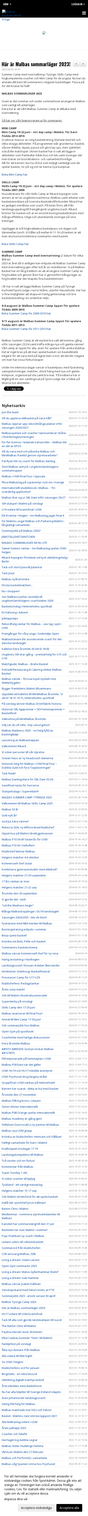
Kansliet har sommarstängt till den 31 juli (28, 1224)
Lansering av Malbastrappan (20, 740)
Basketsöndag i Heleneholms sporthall (27, 606)
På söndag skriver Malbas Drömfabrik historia (31, 704)
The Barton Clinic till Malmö (19, 1326)
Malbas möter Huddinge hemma (22, 1446)
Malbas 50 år (10, 809)
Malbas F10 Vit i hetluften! (18, 845)
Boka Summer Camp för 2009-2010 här (26, 313)
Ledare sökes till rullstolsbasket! (22, 1242)
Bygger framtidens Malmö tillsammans (26, 688)
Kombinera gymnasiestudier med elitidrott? (29, 869)
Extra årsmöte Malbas (16, 1043)
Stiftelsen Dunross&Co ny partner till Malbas (30, 1125)
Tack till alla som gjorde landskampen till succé (32, 1320)
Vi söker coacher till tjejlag (18, 1179)
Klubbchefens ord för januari (20, 1368)
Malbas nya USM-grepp (17, 1131)
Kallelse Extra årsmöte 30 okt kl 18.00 (25, 649)
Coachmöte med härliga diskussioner (26, 1037)
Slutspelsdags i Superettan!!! (20, 791)
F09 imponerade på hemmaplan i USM (26, 1059)
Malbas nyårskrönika (15, 579)
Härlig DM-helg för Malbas (18, 1404)
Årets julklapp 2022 (14, 1428)
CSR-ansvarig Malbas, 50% (19, 1254)
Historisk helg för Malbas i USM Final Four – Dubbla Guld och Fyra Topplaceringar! (29, 765)
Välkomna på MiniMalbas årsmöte (24, 719)
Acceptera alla (69, 1508)
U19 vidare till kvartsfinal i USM (21, 509)
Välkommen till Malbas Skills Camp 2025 (27, 803)
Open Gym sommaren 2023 (19, 1266)
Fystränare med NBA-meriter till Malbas (27, 923)
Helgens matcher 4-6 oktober (20, 857)
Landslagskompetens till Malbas (22, 1155)
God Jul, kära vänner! (15, 821)
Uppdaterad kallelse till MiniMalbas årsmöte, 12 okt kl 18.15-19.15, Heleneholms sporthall (32, 696)
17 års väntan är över (15, 881)
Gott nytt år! (9, 815)
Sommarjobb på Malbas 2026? (21, 531)
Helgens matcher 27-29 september (24, 875)
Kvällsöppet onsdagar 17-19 (20, 1149)
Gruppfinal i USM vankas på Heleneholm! (28, 1083)
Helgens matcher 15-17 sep (19, 1191)
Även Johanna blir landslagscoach (23, 1398)
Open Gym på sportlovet (18, 1031)
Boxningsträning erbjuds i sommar (24, 929)
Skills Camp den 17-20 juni (18, 1007)
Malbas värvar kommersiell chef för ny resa (30, 953)
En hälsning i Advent (15, 612)
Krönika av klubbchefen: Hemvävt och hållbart (32, 1137)
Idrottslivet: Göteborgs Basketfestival (26, 971)
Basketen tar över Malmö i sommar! (25, 1230)
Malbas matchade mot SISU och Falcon (26, 1410)
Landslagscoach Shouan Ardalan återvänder (31, 965)
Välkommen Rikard (14, 746)
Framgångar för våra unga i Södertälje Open (30, 634)
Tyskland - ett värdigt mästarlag (22, 1185)
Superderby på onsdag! (17, 1001)
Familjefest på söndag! (16, 1344)
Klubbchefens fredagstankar (20, 983)
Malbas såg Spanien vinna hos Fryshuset (28, 1464)
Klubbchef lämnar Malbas (18, 851)
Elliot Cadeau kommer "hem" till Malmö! (27, 1338)
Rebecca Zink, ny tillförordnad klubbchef (28, 827)
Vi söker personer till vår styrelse (23, 752)
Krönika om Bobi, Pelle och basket (23, 941)
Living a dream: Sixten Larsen (21, 1260)
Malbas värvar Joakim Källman (21, 1284)
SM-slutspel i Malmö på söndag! (22, 503)
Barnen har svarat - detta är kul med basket (30, 1089)
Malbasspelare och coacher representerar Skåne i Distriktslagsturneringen (34, 435)
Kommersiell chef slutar (17, 863)
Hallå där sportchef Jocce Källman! (24, 1203)
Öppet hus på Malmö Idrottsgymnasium (27, 833)
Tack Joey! (8, 573)
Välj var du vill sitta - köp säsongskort (26, 725)
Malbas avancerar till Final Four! (22, 1013)
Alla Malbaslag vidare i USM (19, 1422)
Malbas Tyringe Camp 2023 (19, 1302)
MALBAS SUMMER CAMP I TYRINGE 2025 (27, 797)
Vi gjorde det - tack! (14, 899)
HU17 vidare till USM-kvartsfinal (22, 1314)
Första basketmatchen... (17, 585)
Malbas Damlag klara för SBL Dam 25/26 (27, 779)
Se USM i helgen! (12, 1362)
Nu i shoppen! (11, 591)
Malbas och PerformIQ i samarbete (24, 1458)
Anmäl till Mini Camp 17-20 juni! (21, 1019)
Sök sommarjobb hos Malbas (21, 1025)
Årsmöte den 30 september (19, 893)
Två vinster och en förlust (18, 1161)
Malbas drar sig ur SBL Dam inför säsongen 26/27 (33, 497)
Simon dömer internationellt (20, 1107)
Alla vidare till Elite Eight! (17, 1356)
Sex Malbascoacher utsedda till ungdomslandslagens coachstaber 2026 (27, 598)
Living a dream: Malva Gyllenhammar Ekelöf (30, 1272)
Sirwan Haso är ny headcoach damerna (27, 758)
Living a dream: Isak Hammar (20, 1278)
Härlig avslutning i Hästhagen (21, 959)
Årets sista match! (13, 989)
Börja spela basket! (14, 935)
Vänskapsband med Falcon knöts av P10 (28, 1290)
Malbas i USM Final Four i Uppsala (23, 476)
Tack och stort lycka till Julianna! (22, 567)
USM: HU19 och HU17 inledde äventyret (27, 1071)
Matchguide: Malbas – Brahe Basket (25, 664)
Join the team (10, 412)
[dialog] (44, 1492)
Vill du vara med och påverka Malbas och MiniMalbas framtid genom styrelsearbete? (29, 453)
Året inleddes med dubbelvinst (22, 1386)
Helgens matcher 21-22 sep (19, 887)
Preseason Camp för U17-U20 (21, 977)
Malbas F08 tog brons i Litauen (21, 1101)
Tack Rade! (9, 773)
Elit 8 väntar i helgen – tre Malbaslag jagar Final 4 (33, 515)
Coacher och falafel (14, 1434)
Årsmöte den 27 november (19, 1095)
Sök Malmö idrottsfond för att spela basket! (30, 1197)
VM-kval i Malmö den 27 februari (22, 1452)
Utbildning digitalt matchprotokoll (23, 1380)
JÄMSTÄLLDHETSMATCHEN (18, 537)
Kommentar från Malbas (17, 1167)
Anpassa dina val (15, 1499)
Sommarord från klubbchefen (21, 1248)
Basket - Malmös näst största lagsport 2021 (29, 1416)
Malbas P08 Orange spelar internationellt (28, 1113)
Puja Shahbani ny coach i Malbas (23, 1236)
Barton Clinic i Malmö (15, 1209)
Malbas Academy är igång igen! (22, 1119)
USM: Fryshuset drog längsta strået (24, 1077)
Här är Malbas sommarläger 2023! (36, 64)
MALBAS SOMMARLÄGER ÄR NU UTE (24, 543)
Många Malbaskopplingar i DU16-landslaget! (30, 911)
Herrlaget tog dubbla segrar (20, 1440)
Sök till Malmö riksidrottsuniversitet (24, 995)
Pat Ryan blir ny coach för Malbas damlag (28, 461)
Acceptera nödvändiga (36, 1508)
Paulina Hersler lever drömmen (22, 1332)
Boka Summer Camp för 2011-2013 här (26, 329)
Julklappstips (10, 618)
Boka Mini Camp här (15, 174)
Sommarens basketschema (19, 947)
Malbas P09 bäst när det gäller (21, 1065)
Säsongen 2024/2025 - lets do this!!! (24, 917)
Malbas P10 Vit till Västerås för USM (24, 839)
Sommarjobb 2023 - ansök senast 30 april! (29, 1296)
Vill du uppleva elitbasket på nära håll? (27, 418)
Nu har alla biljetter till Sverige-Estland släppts (31, 1392)
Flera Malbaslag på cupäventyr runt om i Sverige (33, 482)
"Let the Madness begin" (18, 905)
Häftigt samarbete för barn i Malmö (24, 1143)
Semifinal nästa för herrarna (20, 785)
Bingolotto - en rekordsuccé (19, 1374)
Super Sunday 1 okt (14, 1173)
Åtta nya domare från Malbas (21, 1350)
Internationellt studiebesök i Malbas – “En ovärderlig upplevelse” (28, 490)
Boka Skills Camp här (15, 244)
